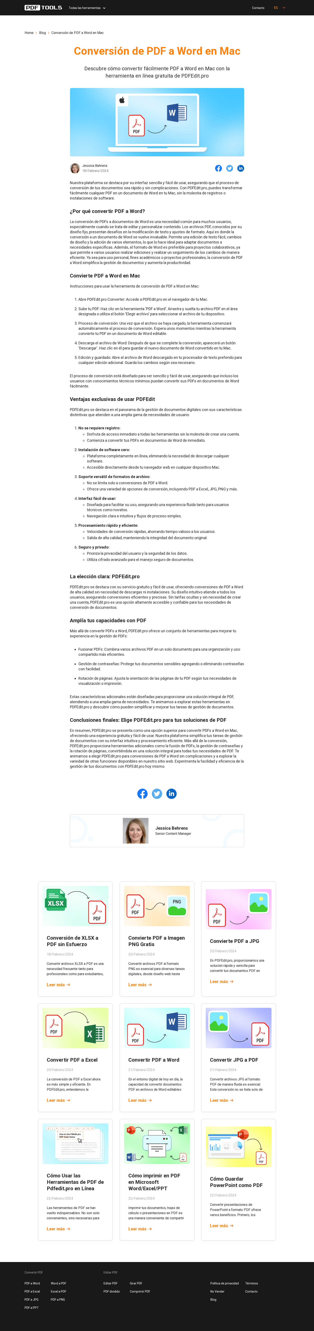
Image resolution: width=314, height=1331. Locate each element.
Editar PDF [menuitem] (110, 1283)
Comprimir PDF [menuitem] (140, 1291)
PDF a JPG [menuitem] (31, 1299)
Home (29, 33)
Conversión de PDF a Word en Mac (77, 33)
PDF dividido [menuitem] (112, 1291)
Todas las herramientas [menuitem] (85, 8)
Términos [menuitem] (251, 1283)
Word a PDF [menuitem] (58, 1283)
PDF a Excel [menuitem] (32, 1291)
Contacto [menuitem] (258, 8)
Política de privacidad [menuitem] (224, 1283)
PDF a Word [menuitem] (32, 1283)
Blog (42, 33)
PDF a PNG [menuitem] (58, 1299)
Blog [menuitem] (213, 1299)
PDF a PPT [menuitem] (32, 1307)
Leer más (56, 984)
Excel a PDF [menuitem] (58, 1291)
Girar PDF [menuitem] (136, 1283)
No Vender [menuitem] (217, 1291)
